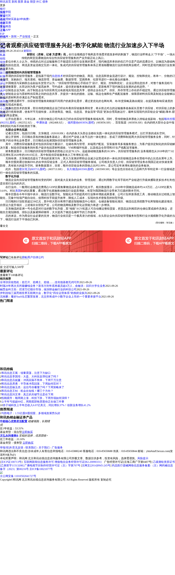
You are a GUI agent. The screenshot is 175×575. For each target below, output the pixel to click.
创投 (2, 58)
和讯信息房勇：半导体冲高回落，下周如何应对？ (31, 383)
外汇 (39, 1)
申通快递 (41, 122)
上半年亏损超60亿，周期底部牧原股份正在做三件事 (32, 401)
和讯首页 (5, 1)
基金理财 (5, 19)
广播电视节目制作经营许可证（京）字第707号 (52, 465)
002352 (5, 122)
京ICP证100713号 (11, 461)
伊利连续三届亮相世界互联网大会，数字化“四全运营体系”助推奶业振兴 (43, 293)
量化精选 (5, 26)
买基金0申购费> (20, 19)
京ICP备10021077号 (41, 469)
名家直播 (5, 22)
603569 (83, 169)
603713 (35, 169)
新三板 (4, 72)
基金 (26, 1)
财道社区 (5, 15)
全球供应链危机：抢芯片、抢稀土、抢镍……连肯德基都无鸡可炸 (39, 282)
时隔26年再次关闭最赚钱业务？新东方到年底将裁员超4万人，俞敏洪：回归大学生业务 (52, 285)
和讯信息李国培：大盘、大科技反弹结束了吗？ (30, 376)
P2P (2, 33)
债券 (45, 1)
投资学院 (5, 11)
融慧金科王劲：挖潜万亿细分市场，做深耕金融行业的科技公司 (38, 289)
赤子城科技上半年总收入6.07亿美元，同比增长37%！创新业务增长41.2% (47, 405)
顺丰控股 (169, 118)
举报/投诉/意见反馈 (11, 447)
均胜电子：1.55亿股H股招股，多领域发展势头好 (30, 413)
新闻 (14, 1)
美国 (18, 190)
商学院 (4, 101)
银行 (2, 8)
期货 (33, 1)
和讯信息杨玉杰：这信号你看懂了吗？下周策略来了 (32, 387)
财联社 (28, 50)
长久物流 (72, 169)
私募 (2, 54)
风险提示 (142, 458)
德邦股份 (73, 122)
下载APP (5, 29)
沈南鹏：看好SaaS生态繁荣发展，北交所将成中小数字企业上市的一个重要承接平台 (50, 296)
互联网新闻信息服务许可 (39, 461)
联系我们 (30, 447)
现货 (2, 62)
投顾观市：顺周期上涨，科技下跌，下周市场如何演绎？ (35, 398)
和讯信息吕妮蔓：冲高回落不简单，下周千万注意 (31, 380)
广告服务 (57, 447)
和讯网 (4, 36)
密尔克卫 (24, 169)
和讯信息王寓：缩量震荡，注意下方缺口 (26, 372)
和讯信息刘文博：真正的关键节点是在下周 (27, 394)
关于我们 (44, 447)
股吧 (12, 122)
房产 (2, 90)
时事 (2, 76)
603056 (83, 122)
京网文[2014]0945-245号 (96, 465)
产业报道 (24, 36)
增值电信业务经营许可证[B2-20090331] (78, 461)
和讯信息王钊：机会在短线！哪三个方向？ (27, 390)
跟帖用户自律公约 (33, 257)
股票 (20, 1)
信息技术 (57, 75)
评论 (2, 83)
